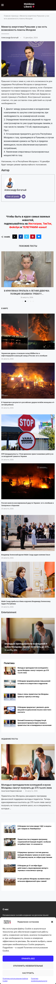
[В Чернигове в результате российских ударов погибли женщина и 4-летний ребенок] (28, 381)
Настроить (28, 973)
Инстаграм (35, 223)
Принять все (28, 958)
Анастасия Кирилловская (11, 791)
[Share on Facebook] (21, 237)
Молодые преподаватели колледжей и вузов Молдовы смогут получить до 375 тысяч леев (33, 670)
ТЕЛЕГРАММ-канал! (34, 227)
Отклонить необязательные (28, 966)
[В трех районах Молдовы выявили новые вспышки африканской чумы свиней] (28, 269)
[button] (52, 922)
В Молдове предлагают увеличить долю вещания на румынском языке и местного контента (34, 709)
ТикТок (47, 223)
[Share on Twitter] (26, 237)
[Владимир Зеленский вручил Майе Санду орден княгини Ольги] (28, 533)
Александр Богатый (10, 38)
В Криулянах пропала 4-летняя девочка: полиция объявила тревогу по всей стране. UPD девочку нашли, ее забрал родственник (35, 854)
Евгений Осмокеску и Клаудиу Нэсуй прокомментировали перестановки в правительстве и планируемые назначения (34, 722)
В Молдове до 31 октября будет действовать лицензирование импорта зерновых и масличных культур (33, 868)
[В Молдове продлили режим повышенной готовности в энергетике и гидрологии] (10, 684)
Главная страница (11, 16)
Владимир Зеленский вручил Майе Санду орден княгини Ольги (25, 555)
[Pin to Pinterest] (32, 237)
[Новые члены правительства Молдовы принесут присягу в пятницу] (10, 697)
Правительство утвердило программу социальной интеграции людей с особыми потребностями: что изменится (34, 841)
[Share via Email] (38, 237)
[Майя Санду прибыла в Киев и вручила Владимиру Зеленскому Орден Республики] (28, 580)
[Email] (24, 197)
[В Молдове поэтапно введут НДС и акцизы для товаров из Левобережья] (10, 829)
